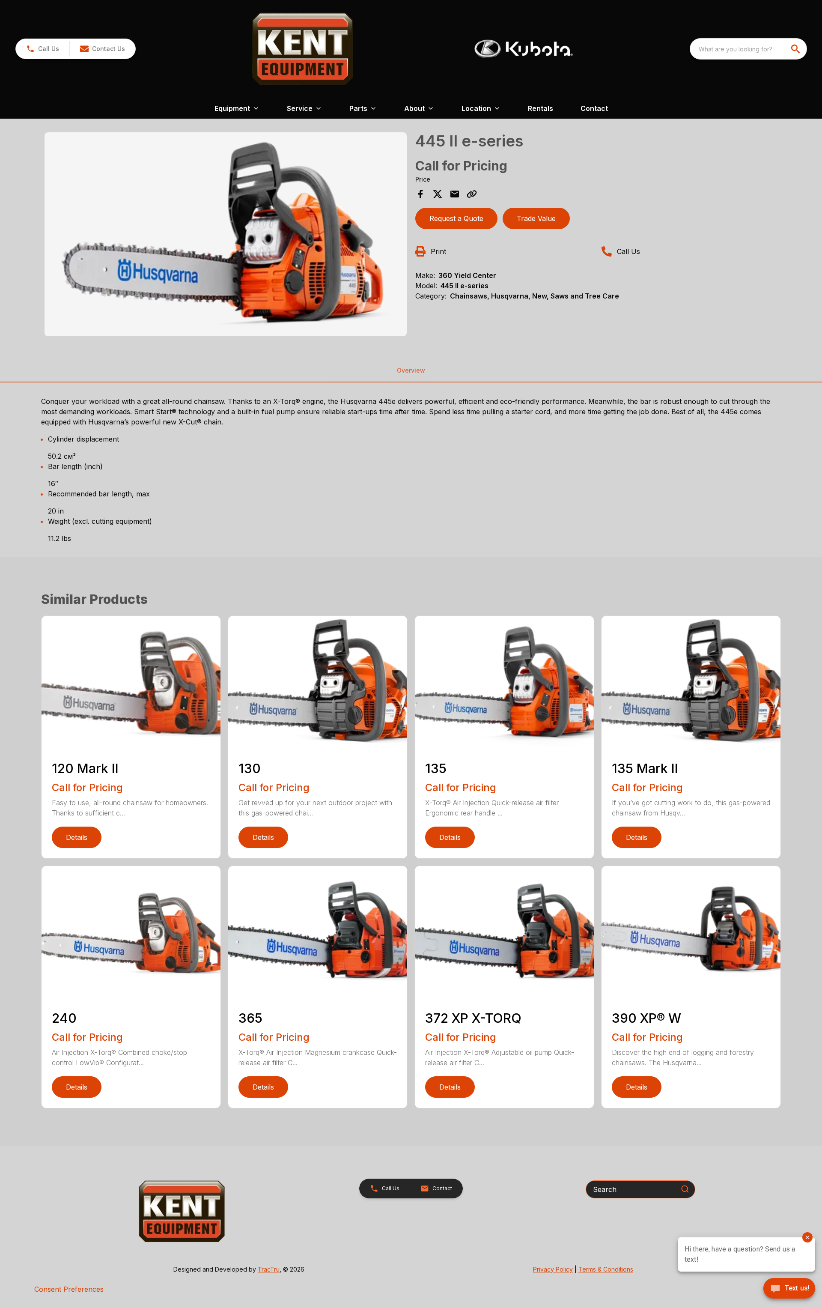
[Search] (685, 1189)
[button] (42, 49)
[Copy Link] (472, 194)
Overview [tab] (411, 370)
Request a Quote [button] (456, 218)
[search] (796, 49)
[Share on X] (437, 194)
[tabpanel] (226, 235)
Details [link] (76, 837)
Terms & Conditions (605, 1269)
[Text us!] (789, 1289)
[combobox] (748, 49)
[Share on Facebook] (420, 194)
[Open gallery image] (226, 234)
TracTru (269, 1269)
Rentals (540, 108)
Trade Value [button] (536, 218)
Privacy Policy (553, 1269)
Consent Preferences (69, 1289)
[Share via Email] (455, 194)
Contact (594, 108)
